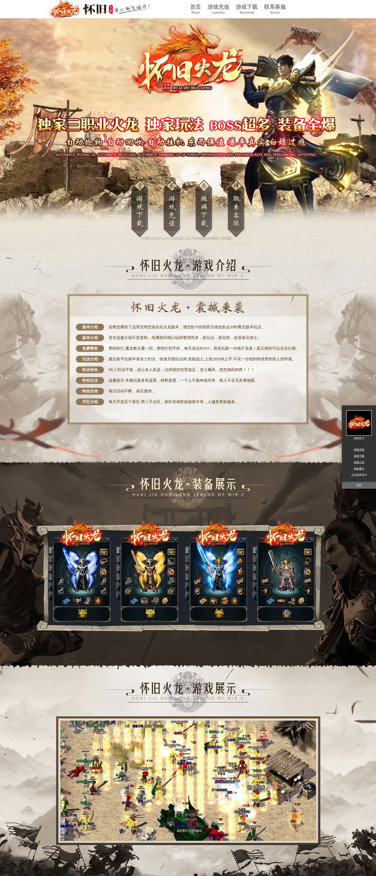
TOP (358, 485)
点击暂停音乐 (359, 474)
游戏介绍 (359, 462)
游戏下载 (359, 455)
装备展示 (359, 468)
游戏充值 (359, 449)
